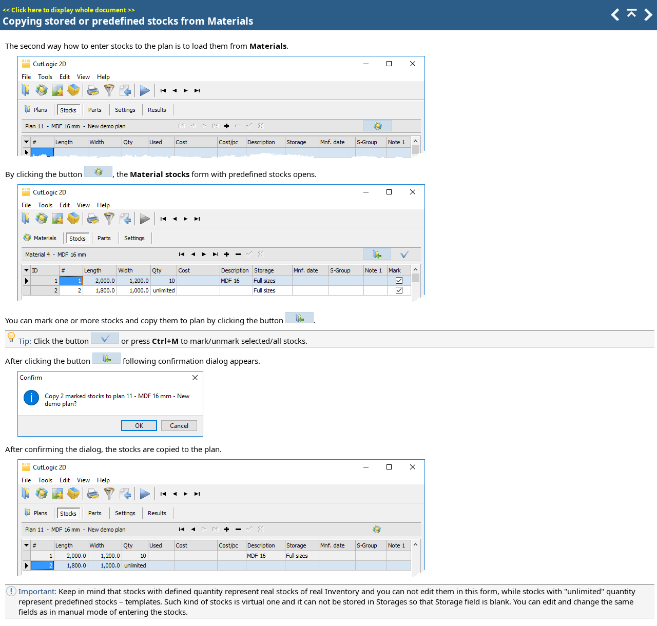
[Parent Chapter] (631, 17)
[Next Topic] (647, 17)
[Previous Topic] (614, 17)
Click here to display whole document (68, 10)
